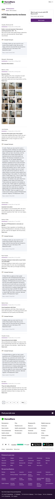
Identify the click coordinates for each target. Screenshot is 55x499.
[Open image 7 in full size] (5, 100)
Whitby (20, 465)
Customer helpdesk (6, 435)
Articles (43, 437)
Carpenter (21, 472)
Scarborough (31, 460)
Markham (48, 460)
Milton (11, 465)
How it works (5, 428)
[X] (9, 444)
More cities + (39, 465)
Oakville (38, 463)
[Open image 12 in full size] (19, 107)
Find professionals (6, 430)
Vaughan (12, 463)
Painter (38, 474)
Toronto (3, 458)
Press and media (32, 428)
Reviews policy (18, 430)
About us (30, 425)
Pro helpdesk (18, 433)
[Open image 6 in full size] (19, 93)
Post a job (4, 425)
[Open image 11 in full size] (12, 107)
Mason (3, 474)
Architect (30, 472)
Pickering (4, 465)
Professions (44, 425)
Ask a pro (4, 437)
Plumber (3, 472)
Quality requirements (20, 428)
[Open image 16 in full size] (5, 121)
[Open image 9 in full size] (19, 100)
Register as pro (19, 425)
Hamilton (12, 460)
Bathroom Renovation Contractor (48, 480)
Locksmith (39, 472)
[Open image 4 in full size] (5, 93)
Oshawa (38, 460)
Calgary (12, 458)
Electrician (12, 472)
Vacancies (30, 430)
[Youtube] (6, 444)
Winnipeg (48, 458)
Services (43, 428)
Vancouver (4, 460)
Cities (42, 433)
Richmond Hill (22, 463)
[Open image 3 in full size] (19, 86)
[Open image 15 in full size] (19, 114)
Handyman (48, 472)
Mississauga (39, 458)
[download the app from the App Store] (36, 444)
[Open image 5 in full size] (12, 93)
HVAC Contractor (49, 474)
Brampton (21, 460)
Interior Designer (22, 474)
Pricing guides (44, 435)
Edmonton (30, 458)
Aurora (29, 465)
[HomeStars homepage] (9, 2)
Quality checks (5, 433)
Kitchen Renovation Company (39, 485)
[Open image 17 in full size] (12, 121)
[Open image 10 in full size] (5, 107)
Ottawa (20, 458)
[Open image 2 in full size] (12, 86)
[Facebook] (3, 444)
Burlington (30, 463)
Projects (43, 430)
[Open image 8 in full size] (12, 100)
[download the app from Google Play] (48, 444)
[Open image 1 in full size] (5, 86)
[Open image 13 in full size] (5, 114)
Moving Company (14, 474)
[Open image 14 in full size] (12, 114)
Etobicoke (4, 463)
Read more (4, 80)
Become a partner (32, 433)
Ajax (47, 463)
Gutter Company (5, 483)
